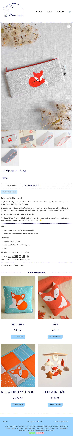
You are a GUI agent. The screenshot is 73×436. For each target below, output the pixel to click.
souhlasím (32, 433)
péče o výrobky (25, 260)
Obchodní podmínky (61, 422)
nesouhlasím (40, 433)
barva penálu (12, 185)
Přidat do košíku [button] (55, 337)
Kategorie (37, 12)
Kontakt (60, 12)
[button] (69, 26)
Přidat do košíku (9, 192)
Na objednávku (17, 337)
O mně (49, 12)
